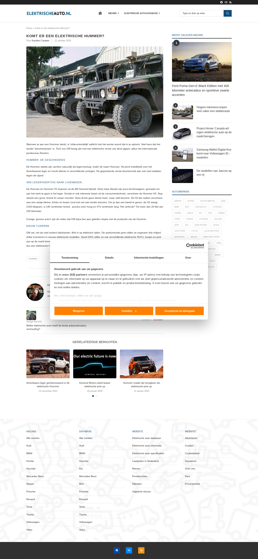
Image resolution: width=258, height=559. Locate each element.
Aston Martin (207, 201)
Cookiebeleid (192, 453)
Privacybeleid (192, 483)
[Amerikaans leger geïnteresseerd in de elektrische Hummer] (48, 364)
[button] (31, 373)
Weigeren (78, 310)
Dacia (190, 213)
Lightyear (179, 231)
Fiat (210, 213)
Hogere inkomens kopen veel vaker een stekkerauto (213, 109)
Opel (219, 243)
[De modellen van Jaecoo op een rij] (182, 176)
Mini (81, 483)
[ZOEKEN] (228, 13)
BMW (176, 207)
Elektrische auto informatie (147, 445)
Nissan (30, 483)
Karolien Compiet (40, 40)
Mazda (194, 237)
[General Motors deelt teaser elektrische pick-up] (95, 364)
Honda (189, 219)
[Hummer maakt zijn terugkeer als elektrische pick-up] (141, 364)
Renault (30, 499)
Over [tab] (188, 257)
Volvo (211, 267)
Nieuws (112, 13)
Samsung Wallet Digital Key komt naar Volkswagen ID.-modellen (214, 153)
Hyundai (203, 219)
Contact (189, 445)
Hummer (33, 259)
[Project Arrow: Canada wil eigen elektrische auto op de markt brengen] (182, 134)
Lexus (216, 225)
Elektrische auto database (141, 13)
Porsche (211, 249)
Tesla (212, 261)
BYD (187, 207)
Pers (187, 476)
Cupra (177, 213)
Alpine (190, 201)
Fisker (221, 213)
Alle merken (32, 438)
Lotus (194, 231)
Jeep (176, 225)
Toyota (30, 514)
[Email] (226, 2)
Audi (223, 201)
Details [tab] (109, 257)
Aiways (177, 201)
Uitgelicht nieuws (141, 491)
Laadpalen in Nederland (145, 461)
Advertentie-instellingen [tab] (149, 257)
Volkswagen (32, 522)
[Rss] (230, 2)
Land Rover (200, 225)
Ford (177, 219)
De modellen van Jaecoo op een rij (214, 172)
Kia (186, 225)
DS (200, 213)
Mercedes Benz (211, 237)
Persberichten (140, 476)
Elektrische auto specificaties (148, 453)
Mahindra (179, 237)
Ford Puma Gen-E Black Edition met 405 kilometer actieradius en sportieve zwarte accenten (200, 90)
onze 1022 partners (74, 274)
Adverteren (191, 438)
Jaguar (218, 219)
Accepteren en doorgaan (179, 310)
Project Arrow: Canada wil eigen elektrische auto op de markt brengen (214, 132)
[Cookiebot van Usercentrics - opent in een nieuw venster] (188, 246)
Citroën (217, 207)
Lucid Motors (211, 231)
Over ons (190, 468)
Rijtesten (137, 483)
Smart (217, 255)
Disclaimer (191, 461)
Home (29, 28)
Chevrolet (201, 207)
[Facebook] (221, 2)
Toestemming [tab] (69, 257)
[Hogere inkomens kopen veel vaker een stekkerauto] (182, 112)
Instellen (127, 310)
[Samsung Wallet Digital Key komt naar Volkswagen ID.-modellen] (182, 155)
